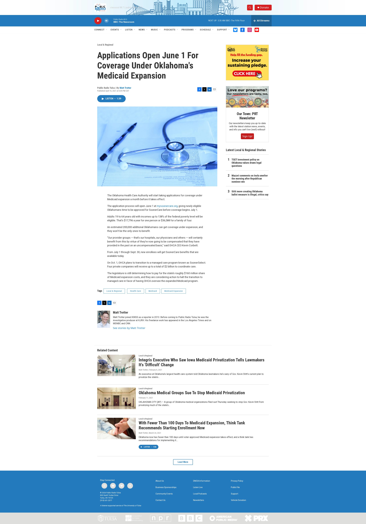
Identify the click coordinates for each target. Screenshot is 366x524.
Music (154, 30)
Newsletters (198, 500)
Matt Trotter (125, 87)
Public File (235, 487)
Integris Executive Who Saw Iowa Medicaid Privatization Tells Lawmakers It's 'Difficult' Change (201, 362)
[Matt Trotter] (103, 319)
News (142, 30)
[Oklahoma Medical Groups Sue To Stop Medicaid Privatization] (116, 398)
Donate (264, 7)
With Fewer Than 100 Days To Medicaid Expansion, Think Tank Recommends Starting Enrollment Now (192, 425)
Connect (99, 30)
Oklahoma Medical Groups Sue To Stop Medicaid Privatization (192, 392)
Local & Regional (105, 44)
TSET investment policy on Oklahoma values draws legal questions (246, 162)
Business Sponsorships (166, 487)
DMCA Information (201, 481)
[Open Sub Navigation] (107, 30)
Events (115, 30)
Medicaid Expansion (173, 291)
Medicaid (153, 291)
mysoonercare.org (167, 205)
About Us (160, 481)
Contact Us (160, 500)
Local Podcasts (200, 494)
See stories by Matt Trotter (129, 328)
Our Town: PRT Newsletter (247, 116)
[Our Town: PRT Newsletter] (247, 97)
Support (222, 30)
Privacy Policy (237, 481)
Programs (188, 30)
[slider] (111, 20)
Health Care (135, 291)
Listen (129, 30)
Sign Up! (247, 136)
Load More (183, 462)
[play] (98, 20)
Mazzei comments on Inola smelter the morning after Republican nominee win (250, 178)
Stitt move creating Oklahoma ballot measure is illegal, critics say (250, 193)
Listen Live (198, 487)
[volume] (106, 21)
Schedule (205, 30)
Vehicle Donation (238, 500)
